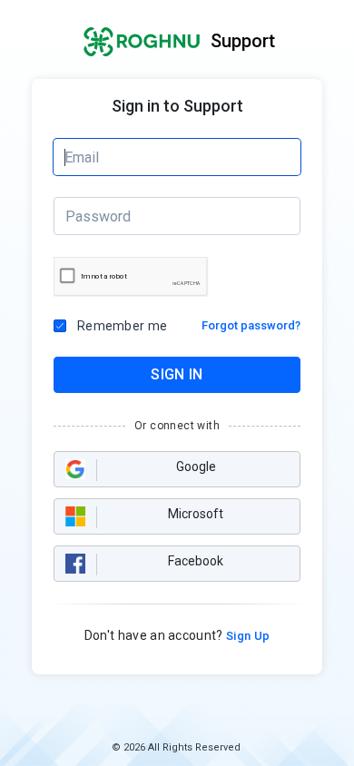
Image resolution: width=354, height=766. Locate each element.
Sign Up (246, 636)
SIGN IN (176, 374)
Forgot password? (251, 325)
